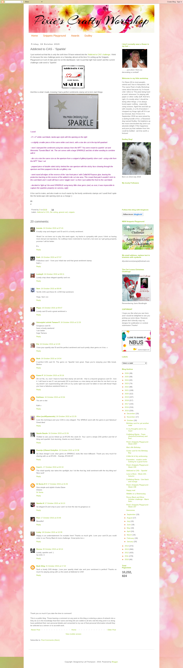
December (131, 414)
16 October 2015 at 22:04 (55, 397)
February (131, 538)
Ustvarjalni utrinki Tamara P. (48, 322)
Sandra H (40, 503)
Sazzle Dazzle (42, 433)
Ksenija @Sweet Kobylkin (47, 450)
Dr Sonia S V (41, 484)
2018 (127, 400)
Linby (38, 532)
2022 (127, 387)
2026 (127, 373)
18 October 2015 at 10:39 (52, 532)
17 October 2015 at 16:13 (55, 503)
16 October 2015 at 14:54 (51, 358)
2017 (127, 404)
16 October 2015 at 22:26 (58, 433)
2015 (127, 411)
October (130, 420)
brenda (39, 228)
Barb (38, 358)
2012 (127, 553)
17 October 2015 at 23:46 (51, 518)
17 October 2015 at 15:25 (58, 484)
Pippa (38, 308)
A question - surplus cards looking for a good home (136, 461)
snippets (72, 212)
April (129, 531)
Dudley (88, 35)
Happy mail (130, 490)
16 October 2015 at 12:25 (71, 322)
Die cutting (54, 212)
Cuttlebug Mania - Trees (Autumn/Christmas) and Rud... (137, 436)
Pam (38, 518)
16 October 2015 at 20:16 (54, 375)
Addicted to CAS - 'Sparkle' (137, 471)
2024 (127, 380)
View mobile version (73, 634)
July (128, 521)
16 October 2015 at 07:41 (53, 228)
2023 (127, 383)
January (130, 542)
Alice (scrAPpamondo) (45, 416)
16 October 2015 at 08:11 (54, 274)
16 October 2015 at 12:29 (50, 344)
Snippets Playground (54, 35)
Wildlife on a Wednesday (136, 494)
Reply (38, 250)
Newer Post (35, 630)
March (129, 535)
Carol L (39, 467)
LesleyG (39, 274)
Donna (39, 549)
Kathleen (40, 397)
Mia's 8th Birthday (133, 447)
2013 (127, 549)
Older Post (112, 630)
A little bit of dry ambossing (136, 456)
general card (63, 212)
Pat (37, 344)
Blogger (115, 662)
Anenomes (130, 510)
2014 (127, 546)
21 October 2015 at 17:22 (56, 566)
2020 (127, 394)
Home (34, 35)
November (131, 417)
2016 (127, 407)
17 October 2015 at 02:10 (53, 467)
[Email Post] (52, 210)
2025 (127, 377)
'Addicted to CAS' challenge (99, 54)
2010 (127, 559)
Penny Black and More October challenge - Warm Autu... (137, 499)
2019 (127, 397)
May (129, 528)
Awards (75, 35)
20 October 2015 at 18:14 (53, 549)
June (129, 525)
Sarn (38, 289)
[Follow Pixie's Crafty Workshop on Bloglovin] (133, 215)
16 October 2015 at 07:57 (51, 257)
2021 (127, 390)
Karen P (39, 375)
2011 (127, 556)
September (131, 514)
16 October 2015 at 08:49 (51, 289)
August (130, 518)
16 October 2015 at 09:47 (52, 308)
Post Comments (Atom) (50, 640)
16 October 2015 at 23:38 (69, 450)
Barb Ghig (40, 566)
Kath (38, 257)
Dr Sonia (39, 492)
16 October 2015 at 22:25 (66, 416)
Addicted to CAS (43, 212)
